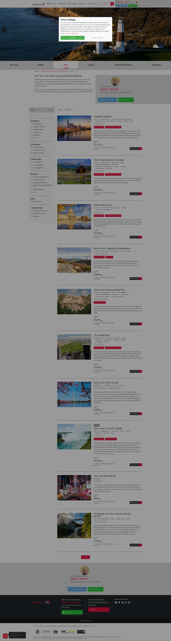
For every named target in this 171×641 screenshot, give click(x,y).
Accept (72, 38)
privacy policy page (71, 33)
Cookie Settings (97, 38)
